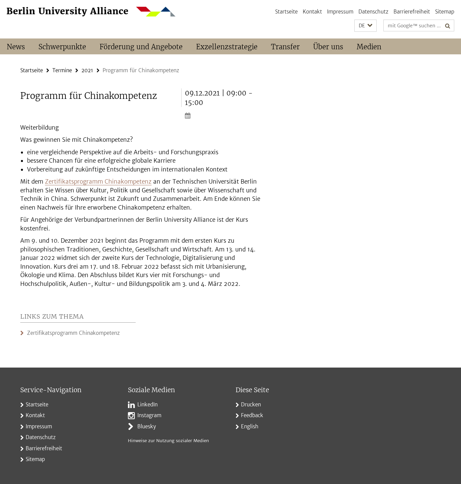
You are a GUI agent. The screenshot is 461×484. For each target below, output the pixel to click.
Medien (369, 47)
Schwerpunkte (62, 47)
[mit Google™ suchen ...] (447, 25)
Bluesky (146, 426)
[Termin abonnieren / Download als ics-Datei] (223, 115)
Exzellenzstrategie (226, 47)
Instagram (149, 415)
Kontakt (312, 11)
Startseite (286, 11)
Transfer (285, 47)
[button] (365, 26)
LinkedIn (147, 404)
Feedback (252, 415)
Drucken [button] (251, 404)
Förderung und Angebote (141, 47)
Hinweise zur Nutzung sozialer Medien (168, 440)
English (250, 426)
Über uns (328, 47)
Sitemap (444, 11)
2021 (87, 70)
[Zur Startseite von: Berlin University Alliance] (91, 12)
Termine (62, 70)
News (16, 47)
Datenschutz (373, 11)
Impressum (340, 11)
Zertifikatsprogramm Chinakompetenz (98, 181)
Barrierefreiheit (412, 11)
